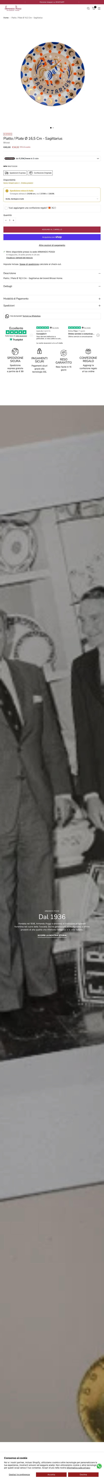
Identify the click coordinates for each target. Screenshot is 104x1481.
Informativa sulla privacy (78, 1467)
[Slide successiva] (98, 391)
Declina (83, 1474)
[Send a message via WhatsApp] (99, 1466)
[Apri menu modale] (99, 8)
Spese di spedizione (29, 264)
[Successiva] (79, 2)
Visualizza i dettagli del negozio (19, 258)
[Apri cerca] (88, 8)
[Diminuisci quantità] (6, 220)
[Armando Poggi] (12, 8)
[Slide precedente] (92, 392)
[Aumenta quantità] (13, 220)
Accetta (51, 1474)
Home (5, 18)
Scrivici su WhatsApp (32, 316)
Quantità (7, 215)
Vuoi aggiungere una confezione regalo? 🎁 (32, 208)
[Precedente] (25, 2)
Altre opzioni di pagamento (52, 245)
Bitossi (6, 142)
